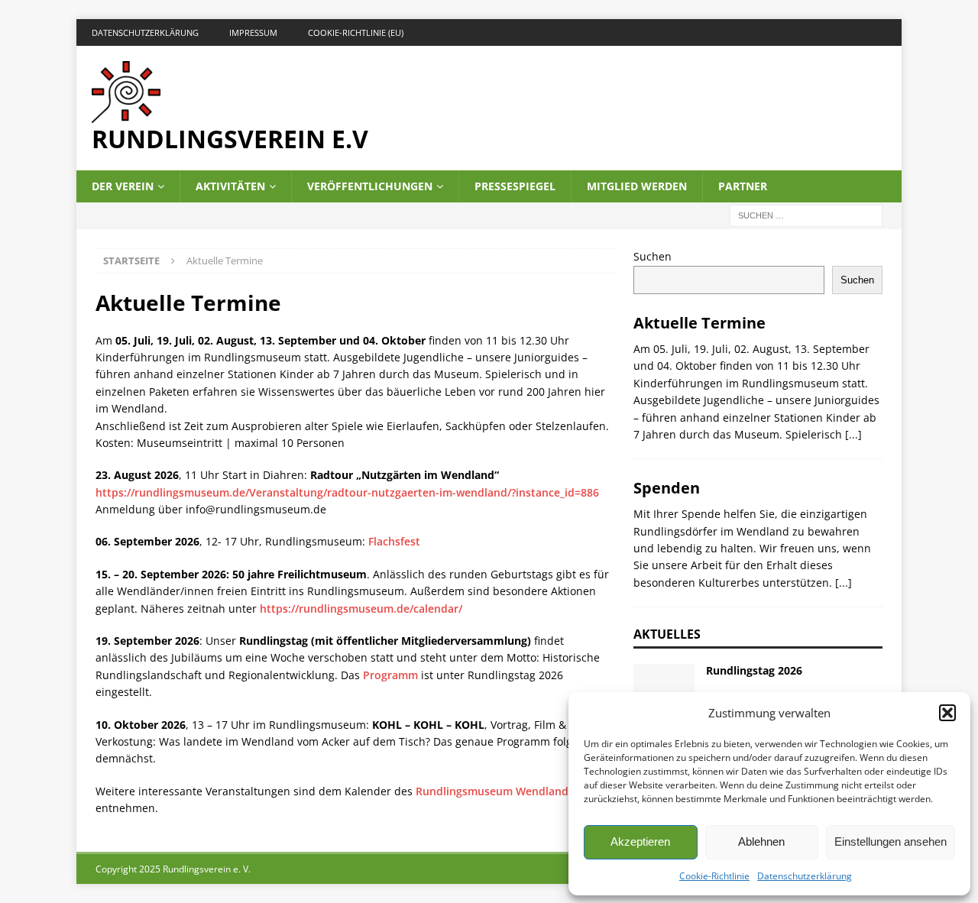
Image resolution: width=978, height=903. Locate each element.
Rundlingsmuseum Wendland (494, 791)
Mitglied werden (637, 186)
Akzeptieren (640, 841)
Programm (390, 675)
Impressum (253, 32)
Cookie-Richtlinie (714, 875)
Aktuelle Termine (699, 322)
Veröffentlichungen (369, 186)
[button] (947, 712)
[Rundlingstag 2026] (664, 687)
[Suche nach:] (806, 215)
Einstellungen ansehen (890, 841)
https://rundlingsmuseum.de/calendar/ (361, 608)
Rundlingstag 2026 (754, 670)
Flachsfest (394, 541)
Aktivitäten (230, 186)
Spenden (666, 487)
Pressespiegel (514, 186)
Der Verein (123, 186)
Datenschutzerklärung (804, 875)
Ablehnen (761, 841)
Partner (742, 186)
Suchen (652, 256)
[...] (853, 434)
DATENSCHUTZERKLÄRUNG (145, 32)
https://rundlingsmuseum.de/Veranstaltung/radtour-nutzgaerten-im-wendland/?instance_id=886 (347, 492)
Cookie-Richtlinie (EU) (355, 32)
